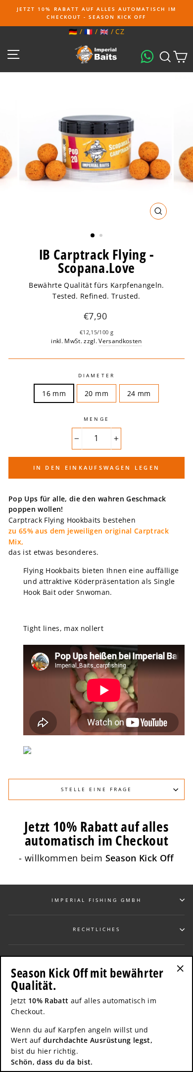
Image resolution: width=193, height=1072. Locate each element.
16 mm (54, 393)
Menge (96, 418)
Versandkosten (120, 341)
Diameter (96, 375)
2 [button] (101, 236)
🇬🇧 (104, 31)
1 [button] (93, 235)
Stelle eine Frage (96, 789)
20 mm (96, 393)
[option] (96, 13)
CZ (119, 31)
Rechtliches (97, 929)
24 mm (139, 393)
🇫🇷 (88, 31)
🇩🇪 (73, 31)
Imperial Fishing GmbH (96, 899)
